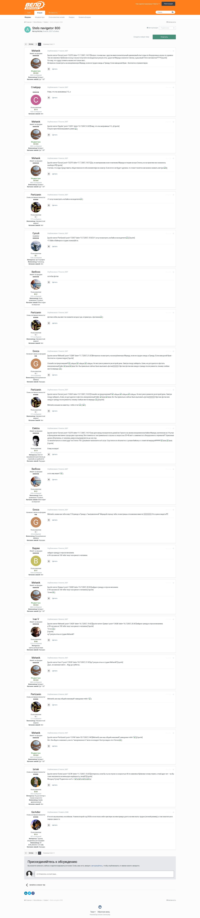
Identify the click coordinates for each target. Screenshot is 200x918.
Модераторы (40, 17)
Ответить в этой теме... (48, 874)
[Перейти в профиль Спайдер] (36, 100)
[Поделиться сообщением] (173, 51)
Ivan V (36, 619)
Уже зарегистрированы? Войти (147, 4)
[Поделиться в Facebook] (33, 893)
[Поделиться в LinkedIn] (25, 893)
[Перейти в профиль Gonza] (36, 364)
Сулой (36, 233)
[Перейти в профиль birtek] (36, 782)
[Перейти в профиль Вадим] (36, 561)
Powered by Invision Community (100, 914)
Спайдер (36, 87)
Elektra (35, 428)
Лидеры (71, 17)
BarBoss (36, 271)
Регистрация (168, 4)
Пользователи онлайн (57, 17)
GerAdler (35, 812)
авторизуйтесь (97, 866)
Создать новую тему (141, 37)
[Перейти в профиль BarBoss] (36, 284)
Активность (53, 13)
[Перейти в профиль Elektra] (36, 441)
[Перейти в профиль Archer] (27, 29)
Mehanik (36, 50)
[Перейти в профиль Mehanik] (36, 63)
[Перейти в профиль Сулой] (36, 246)
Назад (31, 44)
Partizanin (36, 194)
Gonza (36, 351)
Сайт (29, 13)
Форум (39, 13)
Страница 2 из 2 (48, 44)
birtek (36, 769)
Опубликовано (57, 51)
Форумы (28, 17)
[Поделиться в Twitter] (29, 893)
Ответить (164, 37)
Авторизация (153, 28)
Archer (39, 31)
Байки (56, 31)
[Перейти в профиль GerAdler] (36, 825)
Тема (92, 912)
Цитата (54, 69)
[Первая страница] (25, 44)
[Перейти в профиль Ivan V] (36, 632)
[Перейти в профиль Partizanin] (36, 207)
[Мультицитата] (48, 69)
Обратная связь (104, 912)
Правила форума (85, 17)
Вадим (36, 548)
